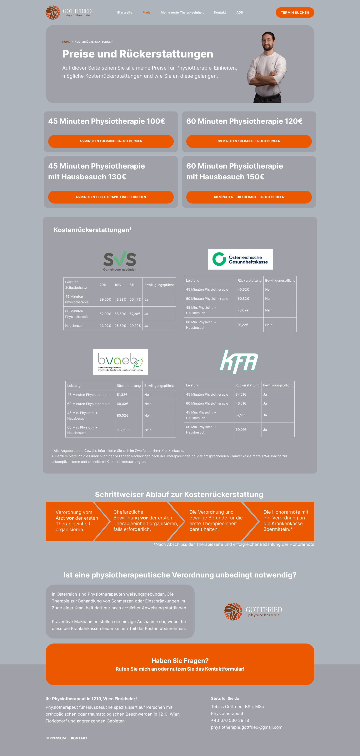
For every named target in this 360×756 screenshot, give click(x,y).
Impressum (56, 738)
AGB (239, 12)
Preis (146, 12)
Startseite (124, 12)
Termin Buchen (295, 12)
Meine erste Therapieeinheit (182, 12)
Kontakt (220, 12)
